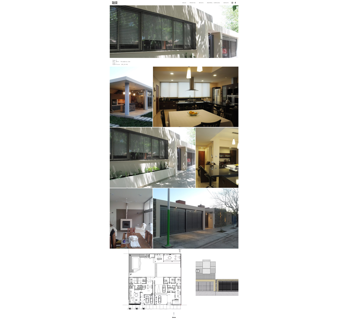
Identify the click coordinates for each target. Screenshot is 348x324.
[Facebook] (235, 3)
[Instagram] (232, 3)
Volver (174, 317)
